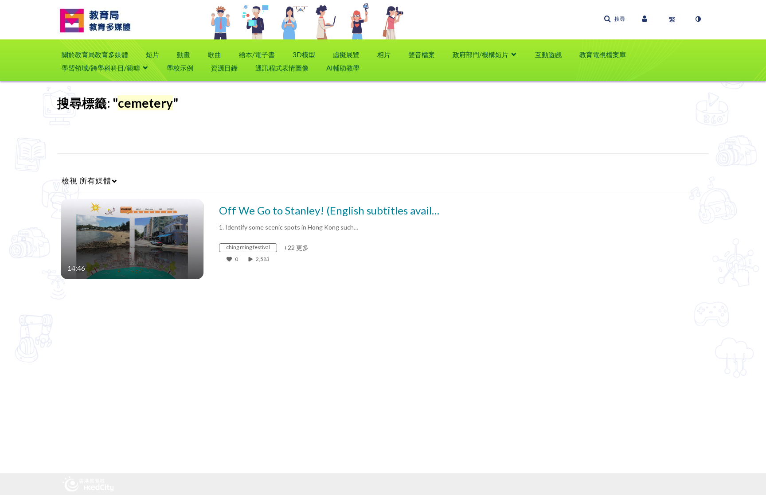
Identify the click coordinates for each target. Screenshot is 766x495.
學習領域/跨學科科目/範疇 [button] (101, 68)
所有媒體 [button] (86, 180)
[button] (614, 19)
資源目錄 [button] (224, 68)
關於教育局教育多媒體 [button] (95, 54)
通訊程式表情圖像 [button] (282, 68)
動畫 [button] (183, 54)
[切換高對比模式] (698, 19)
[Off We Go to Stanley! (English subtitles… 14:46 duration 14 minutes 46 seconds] (132, 238)
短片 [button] (152, 54)
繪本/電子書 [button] (257, 54)
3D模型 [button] (304, 54)
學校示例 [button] (180, 68)
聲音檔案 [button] (421, 54)
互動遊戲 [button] (548, 54)
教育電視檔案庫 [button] (602, 54)
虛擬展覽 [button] (346, 54)
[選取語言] (672, 19)
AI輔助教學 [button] (343, 68)
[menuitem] (99, 54)
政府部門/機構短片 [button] (480, 54)
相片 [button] (384, 54)
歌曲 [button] (214, 54)
